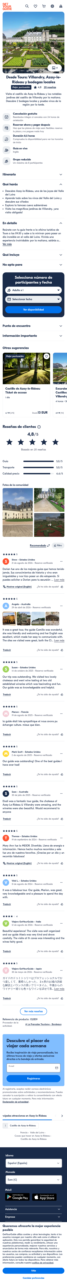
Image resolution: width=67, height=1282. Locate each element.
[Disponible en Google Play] (17, 1197)
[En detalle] (60, 223)
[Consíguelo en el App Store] (44, 1197)
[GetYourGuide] (7, 6)
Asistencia (11, 1209)
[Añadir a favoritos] (46, 356)
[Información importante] (60, 335)
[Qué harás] (60, 184)
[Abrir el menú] (61, 561)
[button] (44, 87)
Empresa (10, 1216)
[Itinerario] (60, 174)
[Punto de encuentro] (60, 326)
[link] (26, 385)
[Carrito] (43, 6)
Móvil (8, 1190)
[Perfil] (60, 6)
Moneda (10, 1172)
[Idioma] (52, 6)
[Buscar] (27, 6)
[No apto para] (60, 264)
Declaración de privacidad (15, 1102)
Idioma (9, 1155)
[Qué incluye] (60, 254)
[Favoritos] (35, 6)
